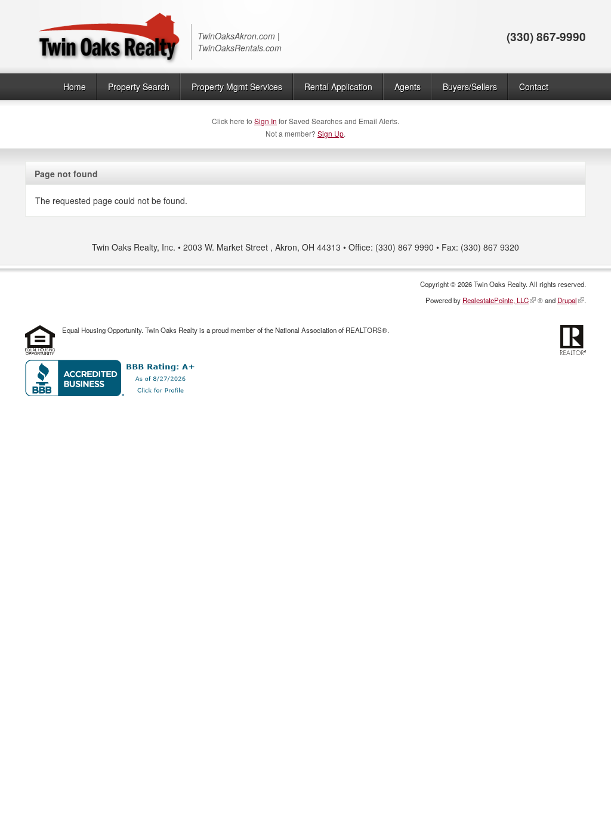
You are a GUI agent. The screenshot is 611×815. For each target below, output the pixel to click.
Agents (407, 86)
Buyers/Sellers (470, 86)
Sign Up (330, 133)
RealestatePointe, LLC (495, 300)
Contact (533, 86)
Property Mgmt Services (237, 86)
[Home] (108, 36)
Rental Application (338, 86)
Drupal (567, 300)
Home (74, 86)
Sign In (265, 121)
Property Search (138, 86)
